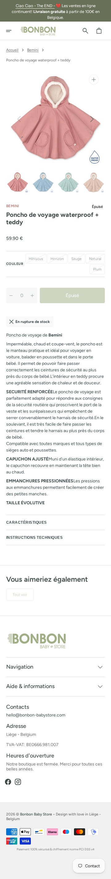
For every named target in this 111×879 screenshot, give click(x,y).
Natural (97, 260)
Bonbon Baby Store (36, 814)
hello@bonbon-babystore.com (35, 715)
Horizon (59, 260)
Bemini (33, 50)
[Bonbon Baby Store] (38, 31)
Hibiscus (38, 260)
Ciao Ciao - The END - (35, 5)
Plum (99, 270)
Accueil (12, 50)
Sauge (78, 260)
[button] (13, 31)
